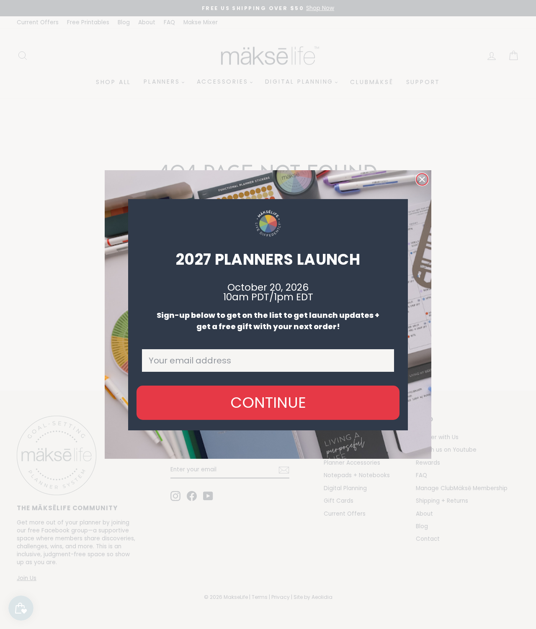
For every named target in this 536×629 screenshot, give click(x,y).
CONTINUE (268, 402)
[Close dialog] (422, 179)
